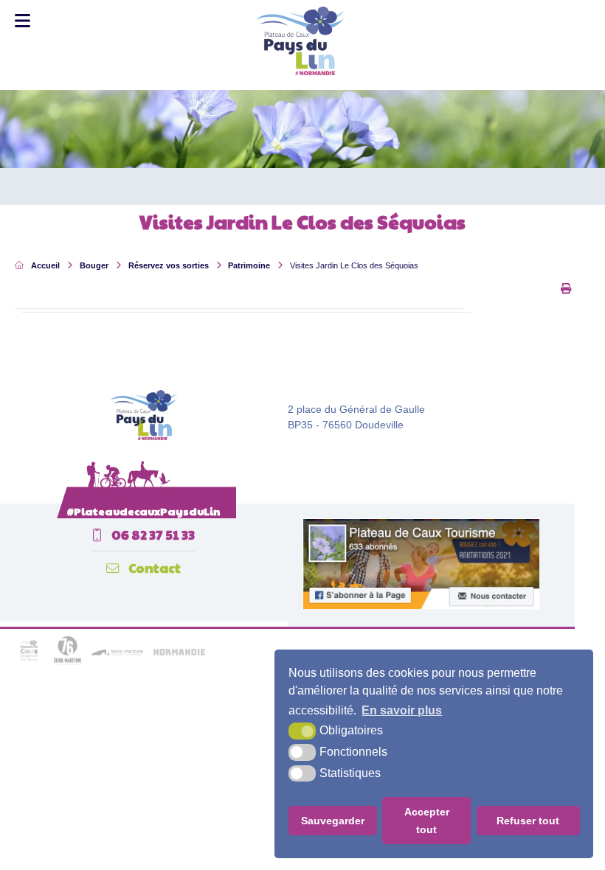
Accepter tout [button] (426, 820)
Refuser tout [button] (528, 820)
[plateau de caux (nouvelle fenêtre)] (29, 663)
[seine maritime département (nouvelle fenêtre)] (67, 663)
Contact (153, 568)
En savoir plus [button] (402, 710)
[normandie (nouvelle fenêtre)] (179, 653)
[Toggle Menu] (22, 20)
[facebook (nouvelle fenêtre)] (420, 606)
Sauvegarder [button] (332, 820)
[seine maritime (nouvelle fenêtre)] (117, 653)
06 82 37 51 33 (152, 534)
